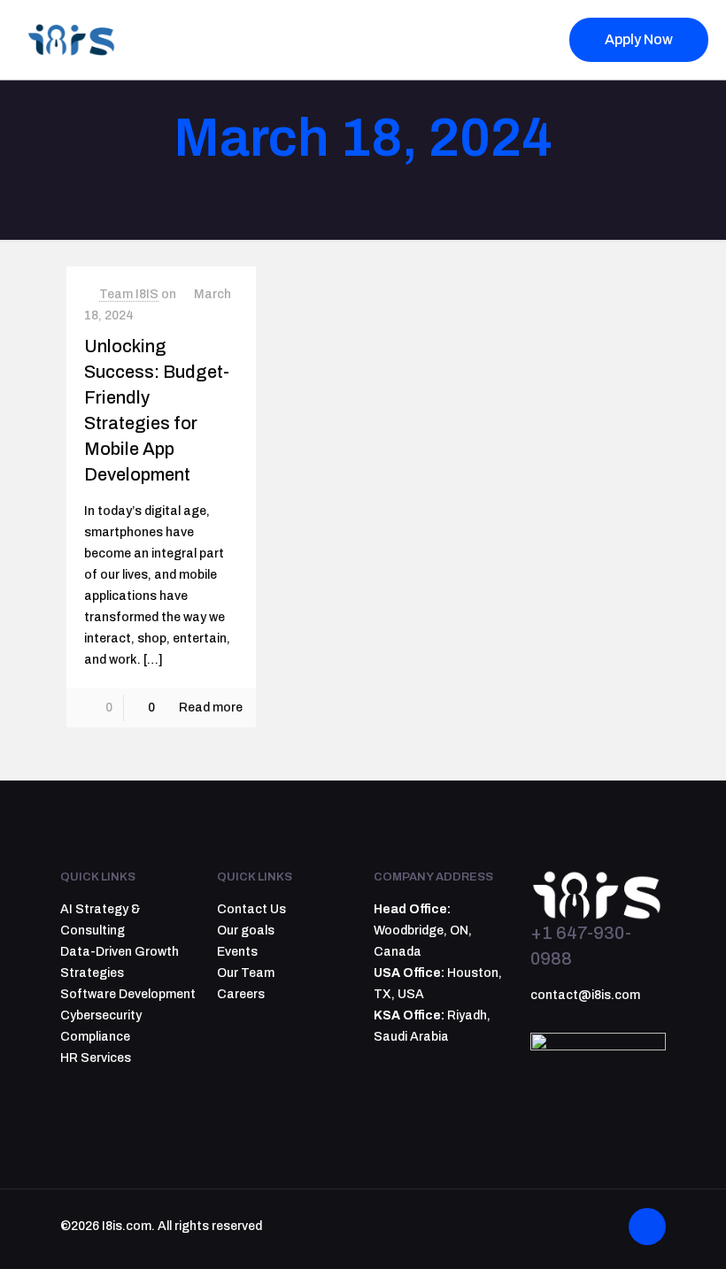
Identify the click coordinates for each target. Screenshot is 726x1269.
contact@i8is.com (585, 995)
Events (237, 951)
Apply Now (639, 39)
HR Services (95, 1058)
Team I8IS (128, 294)
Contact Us (251, 909)
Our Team (245, 973)
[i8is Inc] (75, 40)
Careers (241, 994)
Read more (211, 707)
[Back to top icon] (647, 1226)
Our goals (245, 930)
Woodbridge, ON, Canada (423, 930)
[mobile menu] (519, 40)
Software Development (128, 994)
